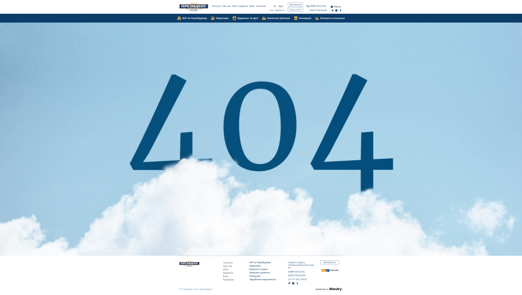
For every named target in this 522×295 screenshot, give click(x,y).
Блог (252, 6)
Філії (234, 6)
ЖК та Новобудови (260, 262)
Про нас (226, 6)
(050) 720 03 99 (318, 10)
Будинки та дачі (258, 269)
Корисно (243, 6)
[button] (336, 289)
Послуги (216, 6)
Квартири (255, 266)
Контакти (261, 6)
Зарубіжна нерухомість (262, 279)
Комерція (254, 276)
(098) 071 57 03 (318, 5)
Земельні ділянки (259, 272)
